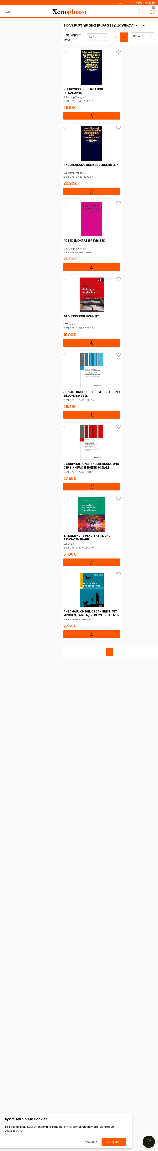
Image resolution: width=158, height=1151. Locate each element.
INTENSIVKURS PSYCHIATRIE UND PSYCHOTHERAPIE (87, 537)
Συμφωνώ (114, 1142)
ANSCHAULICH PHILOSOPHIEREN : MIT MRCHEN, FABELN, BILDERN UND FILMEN (91, 613)
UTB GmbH (69, 324)
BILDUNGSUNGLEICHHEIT (81, 316)
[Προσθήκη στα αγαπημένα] (118, 52)
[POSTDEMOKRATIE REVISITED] (91, 219)
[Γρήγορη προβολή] (65, 52)
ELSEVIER (68, 543)
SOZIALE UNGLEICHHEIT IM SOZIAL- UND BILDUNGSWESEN (91, 393)
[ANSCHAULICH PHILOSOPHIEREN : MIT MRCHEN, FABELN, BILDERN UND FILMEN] (91, 590)
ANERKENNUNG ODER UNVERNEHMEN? (90, 164)
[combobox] (89, 37)
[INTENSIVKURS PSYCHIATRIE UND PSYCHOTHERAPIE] (91, 514)
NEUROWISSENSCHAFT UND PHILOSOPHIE (83, 90)
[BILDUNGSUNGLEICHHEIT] (91, 295)
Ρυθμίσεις (90, 1141)
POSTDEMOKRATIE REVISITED (84, 240)
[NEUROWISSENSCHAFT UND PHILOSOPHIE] (91, 67)
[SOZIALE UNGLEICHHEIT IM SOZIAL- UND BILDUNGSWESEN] (91, 370)
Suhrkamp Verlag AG (74, 97)
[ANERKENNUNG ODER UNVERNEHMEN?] (91, 143)
